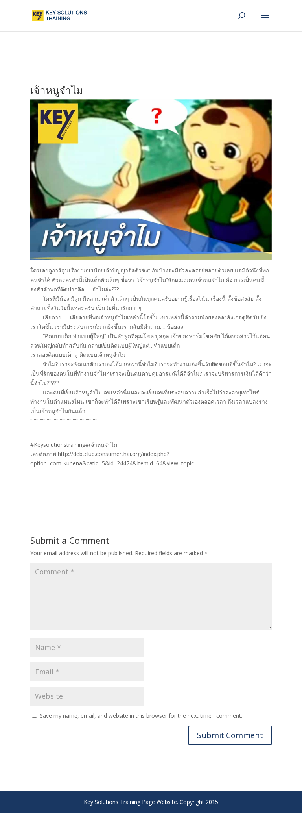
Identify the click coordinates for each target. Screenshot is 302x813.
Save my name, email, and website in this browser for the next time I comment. (141, 715)
